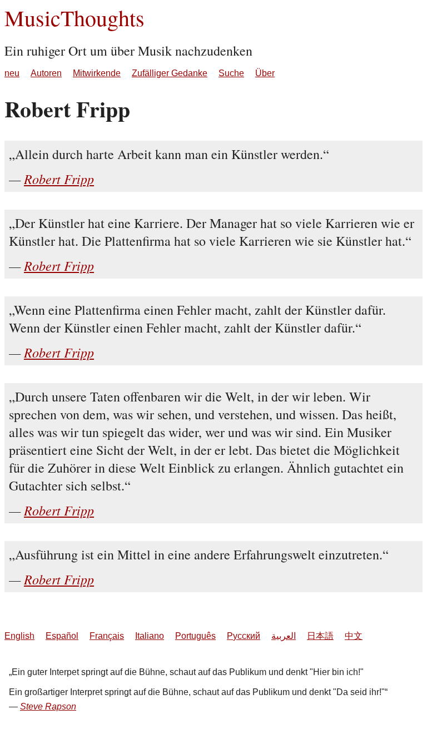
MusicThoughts (74, 17)
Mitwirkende (97, 73)
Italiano (149, 636)
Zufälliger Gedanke (169, 73)
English (19, 636)
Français (107, 636)
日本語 (320, 636)
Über (265, 73)
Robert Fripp (59, 178)
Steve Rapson (48, 706)
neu (11, 73)
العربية (283, 636)
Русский (243, 636)
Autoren (46, 73)
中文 (354, 636)
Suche (231, 73)
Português (195, 636)
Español (62, 636)
